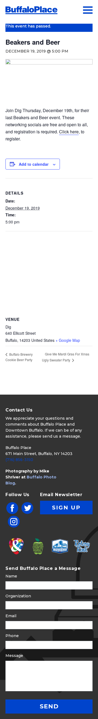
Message (14, 655)
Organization (18, 596)
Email (10, 615)
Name (11, 576)
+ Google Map (68, 340)
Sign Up (66, 507)
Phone (12, 635)
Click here (69, 131)
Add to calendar (33, 164)
